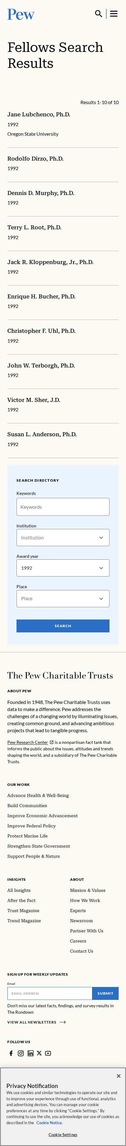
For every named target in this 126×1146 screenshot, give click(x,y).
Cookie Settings (63, 1134)
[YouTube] (48, 1053)
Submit (105, 993)
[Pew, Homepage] (21, 13)
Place (22, 586)
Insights (16, 879)
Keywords (26, 493)
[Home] (60, 675)
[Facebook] (11, 1053)
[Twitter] (39, 1053)
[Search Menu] (99, 14)
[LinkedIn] (30, 1053)
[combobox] (21, 537)
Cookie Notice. (49, 1122)
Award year (28, 556)
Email (11, 983)
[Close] (118, 1076)
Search (63, 626)
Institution (26, 525)
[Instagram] (20, 1053)
